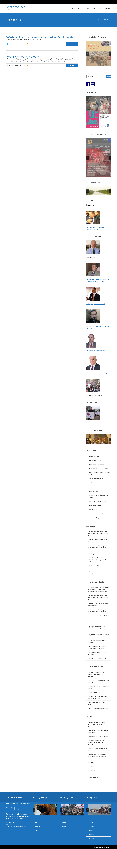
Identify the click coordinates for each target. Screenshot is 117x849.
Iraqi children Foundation (96, 478)
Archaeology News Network (97, 464)
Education (91, 838)
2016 (104, 20)
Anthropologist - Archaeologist (95, 304)
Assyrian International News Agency (99, 468)
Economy (91, 834)
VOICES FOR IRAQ (15, 7)
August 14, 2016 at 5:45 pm (16, 44)
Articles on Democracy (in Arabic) (96, 373)
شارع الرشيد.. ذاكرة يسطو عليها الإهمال (22, 56)
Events (93, 9)
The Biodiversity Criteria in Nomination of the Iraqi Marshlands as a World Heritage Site (39, 37)
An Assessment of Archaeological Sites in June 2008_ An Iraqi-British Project (98, 533)
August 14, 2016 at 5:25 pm (16, 65)
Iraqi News (92, 483)
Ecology (91, 830)
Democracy (92, 826)
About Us (81, 9)
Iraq (87, 9)
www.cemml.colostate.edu (96, 514)
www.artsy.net (93, 509)
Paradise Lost (93, 622)
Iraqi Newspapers (94, 491)
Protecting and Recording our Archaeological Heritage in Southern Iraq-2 (98, 560)
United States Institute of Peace (98, 501)
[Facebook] (88, 84)
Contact (108, 9)
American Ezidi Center (95, 460)
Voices (30, 44)
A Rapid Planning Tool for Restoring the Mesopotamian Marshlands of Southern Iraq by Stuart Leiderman (98, 589)
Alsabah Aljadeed (94, 456)
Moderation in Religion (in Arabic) (96, 350)
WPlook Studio (106, 847)
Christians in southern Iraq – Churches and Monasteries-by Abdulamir (96, 674)
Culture (91, 822)
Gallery (100, 9)
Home (73, 9)
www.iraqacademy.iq (94, 518)
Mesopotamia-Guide (94, 692)
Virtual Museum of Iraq (95, 505)
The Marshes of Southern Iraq (97, 658)
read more (71, 44)
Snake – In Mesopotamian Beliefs (98, 708)
